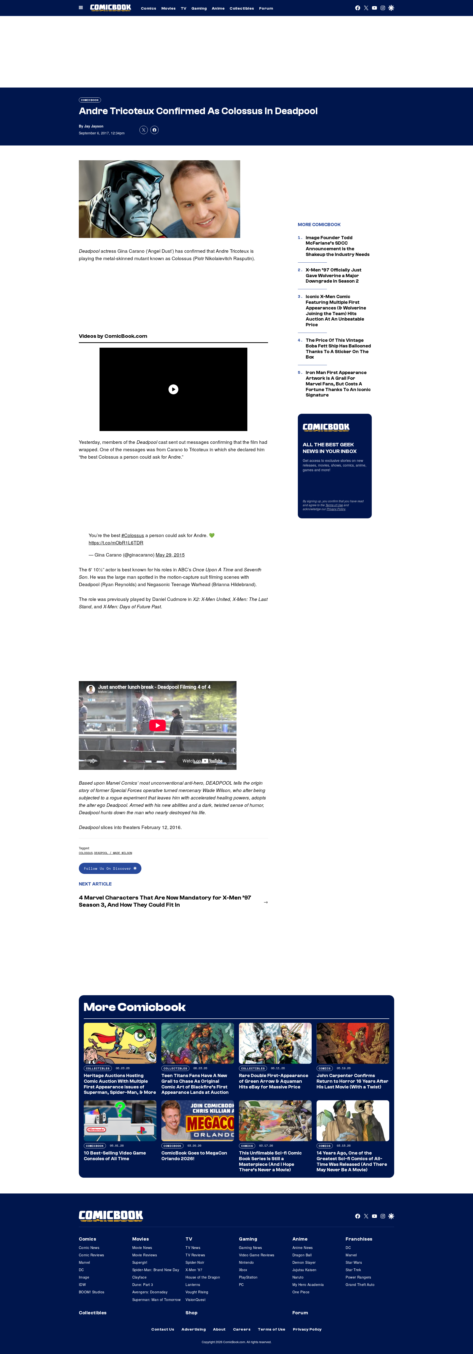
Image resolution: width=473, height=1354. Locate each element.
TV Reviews (195, 1254)
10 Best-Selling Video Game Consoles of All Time (115, 1155)
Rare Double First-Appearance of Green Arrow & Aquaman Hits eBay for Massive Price (273, 1081)
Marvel (84, 1262)
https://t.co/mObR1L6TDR (116, 542)
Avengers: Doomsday (150, 1291)
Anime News (302, 1247)
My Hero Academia (308, 1284)
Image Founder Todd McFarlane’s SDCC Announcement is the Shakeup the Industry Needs (338, 246)
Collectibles (242, 8)
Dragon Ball (302, 1254)
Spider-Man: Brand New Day (155, 1269)
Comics (148, 8)
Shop (191, 1313)
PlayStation (248, 1277)
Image (84, 1277)
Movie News (142, 1247)
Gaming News (250, 1247)
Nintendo (246, 1262)
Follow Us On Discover (109, 868)
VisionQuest (195, 1299)
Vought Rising (197, 1291)
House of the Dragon (203, 1277)
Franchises (359, 1239)
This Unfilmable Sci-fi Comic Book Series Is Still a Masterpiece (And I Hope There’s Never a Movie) (270, 1161)
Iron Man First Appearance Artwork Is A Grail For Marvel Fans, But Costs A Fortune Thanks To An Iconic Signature (338, 384)
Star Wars (354, 1262)
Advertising (194, 1329)
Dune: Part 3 (142, 1284)
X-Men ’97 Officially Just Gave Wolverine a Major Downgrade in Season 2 (333, 275)
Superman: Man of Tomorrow (156, 1299)
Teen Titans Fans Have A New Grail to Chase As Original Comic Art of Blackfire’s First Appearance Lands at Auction (195, 1084)
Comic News (89, 1247)
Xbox (243, 1269)
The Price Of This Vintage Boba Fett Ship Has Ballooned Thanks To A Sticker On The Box (338, 349)
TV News (193, 1247)
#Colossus (132, 535)
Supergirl (139, 1262)
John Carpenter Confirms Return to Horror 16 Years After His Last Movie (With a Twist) (353, 1081)
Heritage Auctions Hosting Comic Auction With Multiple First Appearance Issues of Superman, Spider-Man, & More (120, 1084)
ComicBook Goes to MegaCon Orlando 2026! (194, 1155)
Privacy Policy (336, 509)
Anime (218, 8)
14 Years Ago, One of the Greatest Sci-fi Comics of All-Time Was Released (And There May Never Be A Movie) (352, 1161)
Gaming (199, 8)
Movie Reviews (144, 1254)
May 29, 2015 (170, 554)
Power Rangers (358, 1277)
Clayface (139, 1277)
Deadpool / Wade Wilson (113, 853)
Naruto (298, 1277)
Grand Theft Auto (360, 1284)
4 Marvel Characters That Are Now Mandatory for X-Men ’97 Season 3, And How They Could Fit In (165, 901)
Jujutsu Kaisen (304, 1269)
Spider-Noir (195, 1262)
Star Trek (353, 1269)
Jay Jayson (93, 126)
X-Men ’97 (194, 1269)
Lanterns (193, 1284)
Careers (242, 1329)
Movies (168, 8)
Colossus (86, 853)
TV (183, 8)
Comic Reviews (91, 1254)
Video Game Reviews (256, 1254)
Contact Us (162, 1329)
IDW (82, 1284)
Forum (266, 8)
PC (241, 1284)
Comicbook (90, 100)
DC (81, 1269)
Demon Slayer (304, 1262)
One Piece (301, 1291)
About (219, 1329)
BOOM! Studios (91, 1291)
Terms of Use (334, 505)
